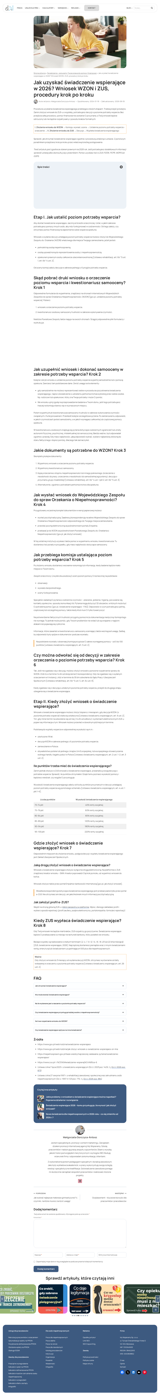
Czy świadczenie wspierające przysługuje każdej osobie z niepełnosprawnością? (67, 1012)
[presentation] (40, 1098)
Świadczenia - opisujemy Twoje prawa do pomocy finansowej (72, 73)
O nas (122, 1360)
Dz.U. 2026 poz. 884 (92, 1078)
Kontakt (91, 8)
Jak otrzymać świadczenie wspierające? (51, 986)
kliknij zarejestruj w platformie (76, 907)
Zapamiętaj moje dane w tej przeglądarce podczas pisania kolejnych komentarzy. (69, 1261)
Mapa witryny (88, 1363)
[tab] (72, 1315)
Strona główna (40, 73)
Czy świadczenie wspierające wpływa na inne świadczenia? (58, 1030)
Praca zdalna (50, 1341)
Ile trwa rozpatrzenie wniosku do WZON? (51, 1021)
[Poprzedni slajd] (2, 1298)
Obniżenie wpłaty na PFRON (18, 1347)
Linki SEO (86, 1341)
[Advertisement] (80, 192)
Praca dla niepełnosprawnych (57, 1337)
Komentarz (38, 1218)
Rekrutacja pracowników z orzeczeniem (23, 1337)
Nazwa (38, 1255)
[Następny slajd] (157, 1298)
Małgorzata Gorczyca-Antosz (63, 101)
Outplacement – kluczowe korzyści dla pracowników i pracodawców (109, 1197)
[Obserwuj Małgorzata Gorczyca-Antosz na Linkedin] (80, 1181)
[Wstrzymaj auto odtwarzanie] (156, 1309)
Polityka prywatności (90, 1357)
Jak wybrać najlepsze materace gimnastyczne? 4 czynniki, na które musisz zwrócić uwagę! (55, 1197)
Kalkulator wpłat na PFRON (18, 1367)
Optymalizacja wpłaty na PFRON (20, 1341)
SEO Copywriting (89, 1344)
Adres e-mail (73, 1255)
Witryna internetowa (108, 1255)
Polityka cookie (88, 1360)
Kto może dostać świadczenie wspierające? (52, 995)
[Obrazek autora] (36, 101)
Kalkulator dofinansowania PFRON (21, 1370)
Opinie (122, 1363)
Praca (19, 8)
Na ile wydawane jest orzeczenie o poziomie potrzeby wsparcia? (60, 1003)
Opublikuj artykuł (89, 1337)
